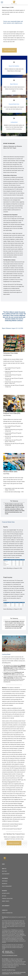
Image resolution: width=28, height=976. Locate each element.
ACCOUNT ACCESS (6, 893)
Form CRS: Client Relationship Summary (9, 955)
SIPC (23, 934)
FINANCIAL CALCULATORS (7, 898)
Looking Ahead (14, 122)
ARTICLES (4, 896)
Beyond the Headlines (14, 66)
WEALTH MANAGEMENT (7, 886)
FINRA (21, 934)
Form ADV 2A (9, 969)
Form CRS (4, 969)
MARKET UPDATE (5, 901)
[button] (3, 864)
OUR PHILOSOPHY (5, 873)
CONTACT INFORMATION (7, 912)
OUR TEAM (4, 871)
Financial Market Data (14, 104)
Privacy (13, 969)
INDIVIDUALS (4, 881)
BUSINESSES (4, 883)
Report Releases (14, 84)
